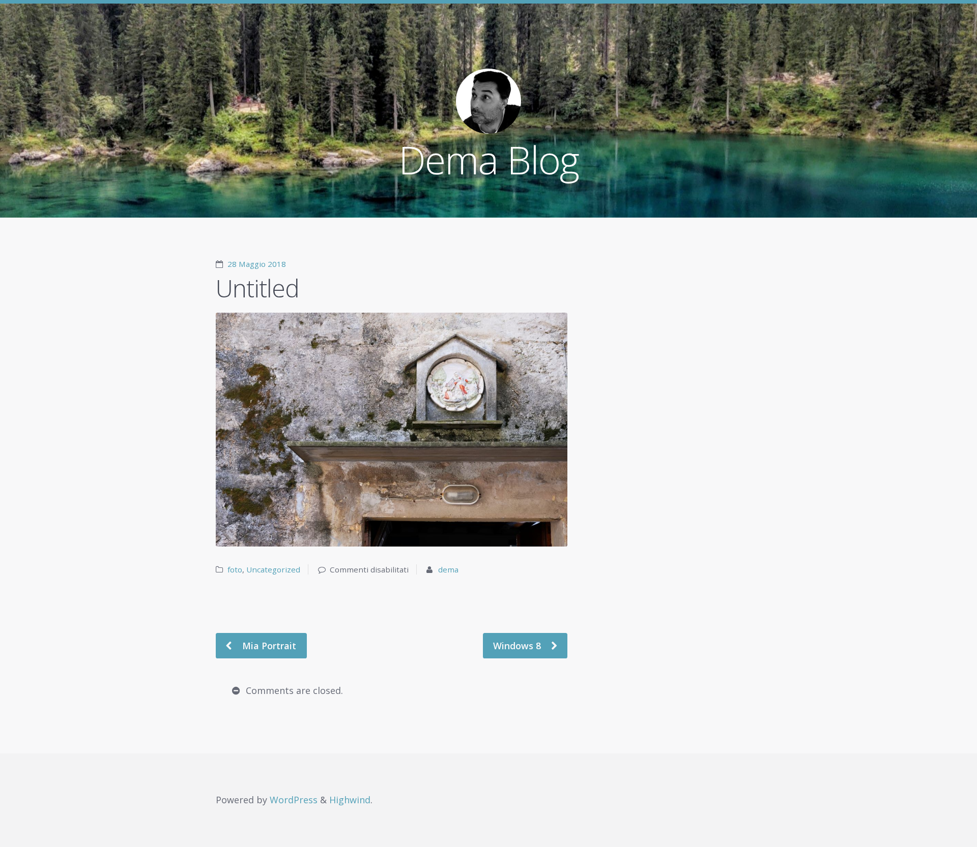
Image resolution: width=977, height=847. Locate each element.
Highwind (349, 800)
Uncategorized (273, 569)
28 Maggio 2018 (256, 264)
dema (448, 569)
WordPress (294, 800)
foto (234, 569)
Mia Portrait (268, 646)
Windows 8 (518, 646)
